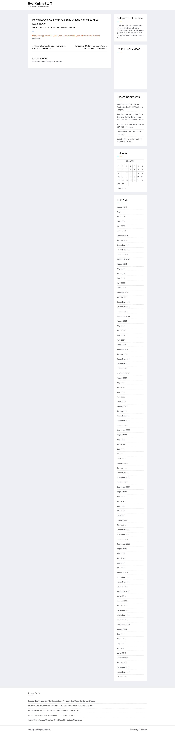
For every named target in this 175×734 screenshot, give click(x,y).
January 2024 (122, 354)
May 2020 (121, 563)
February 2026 (122, 236)
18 (130, 177)
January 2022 (122, 468)
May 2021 (121, 506)
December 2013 (123, 610)
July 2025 (121, 269)
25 (130, 180)
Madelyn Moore (123, 139)
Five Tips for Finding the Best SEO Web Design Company (130, 107)
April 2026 (121, 226)
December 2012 (123, 667)
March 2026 (121, 231)
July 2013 (121, 634)
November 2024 (123, 307)
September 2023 (123, 373)
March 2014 (121, 596)
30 (123, 184)
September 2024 (123, 316)
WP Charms (142, 730)
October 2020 (122, 539)
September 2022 (123, 430)
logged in (44, 62)
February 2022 (122, 463)
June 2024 (121, 330)
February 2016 (122, 572)
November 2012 (123, 672)
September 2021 (123, 487)
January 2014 (122, 606)
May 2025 (121, 278)
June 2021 (121, 501)
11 (130, 173)
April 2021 (121, 511)
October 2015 (122, 587)
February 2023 (122, 406)
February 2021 (122, 520)
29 (119, 184)
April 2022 (121, 454)
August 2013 (122, 629)
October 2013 (122, 620)
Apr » (124, 188)
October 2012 (122, 677)
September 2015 (123, 591)
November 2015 (123, 582)
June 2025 (121, 274)
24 (127, 180)
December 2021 (123, 473)
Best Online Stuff (40, 3)
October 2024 (122, 311)
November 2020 (123, 534)
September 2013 (123, 625)
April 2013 (121, 648)
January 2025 (122, 297)
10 (127, 173)
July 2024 (121, 326)
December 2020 (123, 530)
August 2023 (122, 378)
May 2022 (121, 449)
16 (123, 177)
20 (138, 177)
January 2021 (122, 525)
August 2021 (122, 492)
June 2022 (121, 444)
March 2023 (121, 402)
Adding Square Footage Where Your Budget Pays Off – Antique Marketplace (55, 720)
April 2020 (121, 568)
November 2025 (123, 250)
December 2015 (123, 577)
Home (57, 27)
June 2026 (121, 217)
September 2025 (123, 259)
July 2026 (121, 212)
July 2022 (121, 440)
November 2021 (123, 478)
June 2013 (121, 639)
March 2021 (121, 515)
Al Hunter (120, 124)
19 (134, 177)
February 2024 (122, 349)
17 (127, 177)
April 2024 (121, 340)
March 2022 (121, 459)
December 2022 (123, 416)
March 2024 (121, 345)
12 (134, 173)
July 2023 (121, 383)
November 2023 (123, 364)
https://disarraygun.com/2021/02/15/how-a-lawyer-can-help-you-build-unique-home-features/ (66, 36)
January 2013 (122, 663)
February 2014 (122, 601)
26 (134, 180)
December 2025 (123, 245)
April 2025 (121, 283)
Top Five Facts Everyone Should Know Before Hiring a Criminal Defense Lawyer (130, 117)
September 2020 (123, 544)
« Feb (119, 188)
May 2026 (121, 221)
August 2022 (122, 435)
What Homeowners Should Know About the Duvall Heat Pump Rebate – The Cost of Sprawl (60, 706)
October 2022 (122, 425)
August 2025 (122, 264)
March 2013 (121, 653)
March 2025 (121, 288)
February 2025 (122, 293)
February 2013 (122, 658)
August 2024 (122, 321)
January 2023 (122, 411)
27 (138, 180)
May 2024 (121, 335)
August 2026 (122, 207)
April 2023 (121, 397)
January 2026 (122, 240)
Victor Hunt (121, 104)
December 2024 (123, 302)
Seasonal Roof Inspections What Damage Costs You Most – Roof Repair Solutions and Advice (61, 701)
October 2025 (122, 255)
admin (50, 27)
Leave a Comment (69, 27)
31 (127, 184)
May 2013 (121, 644)
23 (123, 180)
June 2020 (121, 558)
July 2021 (121, 497)
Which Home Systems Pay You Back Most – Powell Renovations (51, 715)
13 (138, 173)
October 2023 (122, 368)
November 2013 (123, 615)
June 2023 (121, 387)
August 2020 (122, 549)
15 (119, 177)
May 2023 (121, 392)
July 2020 (121, 553)
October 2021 (122, 482)
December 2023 (123, 359)
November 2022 (123, 421)
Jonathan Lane (122, 114)
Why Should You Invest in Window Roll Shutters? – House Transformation (54, 710)
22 (119, 180)
